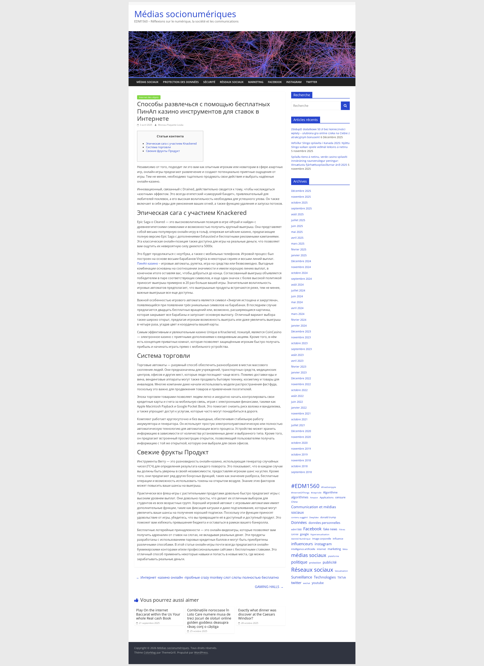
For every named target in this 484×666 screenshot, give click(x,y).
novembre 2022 (301, 384)
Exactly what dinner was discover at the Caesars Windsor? (257, 614)
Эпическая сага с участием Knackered (171, 143)
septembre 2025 (301, 208)
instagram (323, 543)
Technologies (325, 577)
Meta (345, 549)
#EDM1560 (305, 486)
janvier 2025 (299, 255)
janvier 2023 (299, 372)
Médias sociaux (147, 82)
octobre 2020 (299, 443)
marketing (255, 82)
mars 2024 (297, 314)
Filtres (342, 529)
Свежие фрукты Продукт (163, 151)
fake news (330, 529)
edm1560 (296, 529)
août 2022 (297, 396)
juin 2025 (297, 226)
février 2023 (298, 366)
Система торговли (158, 147)
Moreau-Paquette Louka (170, 124)
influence (338, 538)
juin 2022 (297, 401)
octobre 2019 (299, 454)
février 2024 (298, 319)
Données (299, 522)
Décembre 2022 (301, 378)
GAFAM (294, 534)
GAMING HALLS (269, 586)
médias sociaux (308, 555)
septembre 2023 (301, 349)
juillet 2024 (298, 290)
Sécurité (209, 82)
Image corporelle (321, 538)
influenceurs (302, 543)
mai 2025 (297, 232)
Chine (294, 501)
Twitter (311, 82)
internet (321, 549)
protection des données (181, 82)
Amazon (314, 497)
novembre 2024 (301, 267)
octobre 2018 (299, 466)
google (304, 534)
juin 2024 (297, 296)
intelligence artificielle (303, 549)
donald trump (328, 517)
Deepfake (314, 517)
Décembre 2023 (301, 331)
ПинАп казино (147, 263)
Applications (327, 497)
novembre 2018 (301, 460)
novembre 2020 (301, 437)
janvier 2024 (299, 325)
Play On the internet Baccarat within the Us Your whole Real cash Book (158, 614)
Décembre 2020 (301, 431)
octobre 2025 (299, 202)
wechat (306, 583)
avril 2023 (297, 360)
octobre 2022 (299, 390)
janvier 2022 (299, 407)
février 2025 (298, 249)
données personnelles (324, 522)
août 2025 (297, 214)
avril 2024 (297, 308)
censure (340, 497)
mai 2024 (297, 302)
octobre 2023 (299, 343)
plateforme (333, 556)
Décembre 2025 (301, 191)
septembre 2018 (301, 472)
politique (299, 562)
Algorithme (330, 492)
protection (315, 562)
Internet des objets (149, 97)
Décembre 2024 (301, 261)
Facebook (275, 82)
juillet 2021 (298, 425)
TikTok (341, 577)
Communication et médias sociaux (313, 509)
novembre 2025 (301, 196)
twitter (296, 582)
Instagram (294, 82)
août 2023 (297, 355)
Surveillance (301, 577)
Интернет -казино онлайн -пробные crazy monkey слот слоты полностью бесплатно (207, 577)
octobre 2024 (299, 273)
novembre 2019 (301, 448)
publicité (330, 562)
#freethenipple (328, 487)
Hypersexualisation (319, 534)
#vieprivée (316, 492)
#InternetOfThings (300, 492)
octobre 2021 (299, 419)
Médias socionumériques (185, 14)
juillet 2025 (298, 220)
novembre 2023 (301, 337)
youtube (318, 583)
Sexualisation (341, 571)
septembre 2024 (301, 278)
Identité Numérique (300, 538)
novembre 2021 (301, 413)
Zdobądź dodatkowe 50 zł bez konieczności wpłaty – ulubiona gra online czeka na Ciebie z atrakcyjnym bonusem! (320, 133)
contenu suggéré (299, 517)
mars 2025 (297, 243)
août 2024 (297, 284)
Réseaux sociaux (232, 82)
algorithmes (299, 497)
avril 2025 (297, 237)
